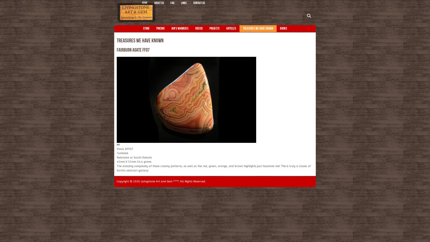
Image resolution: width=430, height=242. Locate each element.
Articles (231, 28)
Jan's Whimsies (179, 28)
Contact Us (199, 3)
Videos (199, 28)
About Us (159, 3)
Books (283, 28)
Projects (214, 28)
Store (146, 28)
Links (184, 3)
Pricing (160, 28)
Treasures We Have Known (258, 28)
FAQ (172, 3)
